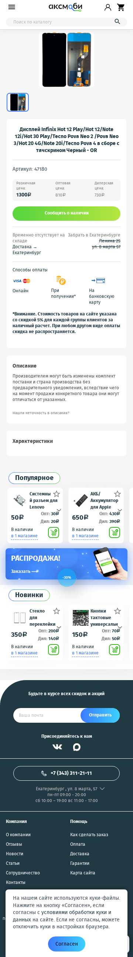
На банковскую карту (101, 297)
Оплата (77, 845)
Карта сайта (82, 873)
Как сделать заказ (89, 835)
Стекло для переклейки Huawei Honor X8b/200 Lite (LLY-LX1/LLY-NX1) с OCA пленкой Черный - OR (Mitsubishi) (44, 617)
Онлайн (20, 291)
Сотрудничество (23, 873)
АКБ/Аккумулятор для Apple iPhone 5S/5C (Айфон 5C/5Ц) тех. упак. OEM (104, 500)
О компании (18, 835)
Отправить (100, 715)
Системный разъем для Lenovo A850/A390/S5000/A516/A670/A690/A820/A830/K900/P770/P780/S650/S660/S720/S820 (44, 500)
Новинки (29, 595)
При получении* (63, 294)
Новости (14, 854)
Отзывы (14, 845)
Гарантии (79, 864)
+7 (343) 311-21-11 (71, 773)
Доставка (79, 854)
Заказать (24, 571)
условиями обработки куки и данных (62, 916)
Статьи (13, 864)
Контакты (15, 883)
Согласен (66, 944)
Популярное (34, 478)
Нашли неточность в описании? (41, 413)
